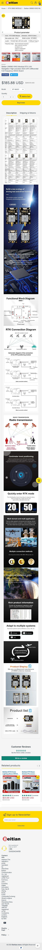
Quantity (4, 93)
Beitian (4, 64)
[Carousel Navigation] (38, 765)
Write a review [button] (21, 758)
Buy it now (21, 103)
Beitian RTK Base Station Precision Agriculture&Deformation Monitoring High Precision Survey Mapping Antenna (30, 773)
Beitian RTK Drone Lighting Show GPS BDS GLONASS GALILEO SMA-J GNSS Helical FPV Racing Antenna (11, 773)
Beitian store (17, 945)
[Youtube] (5, 923)
